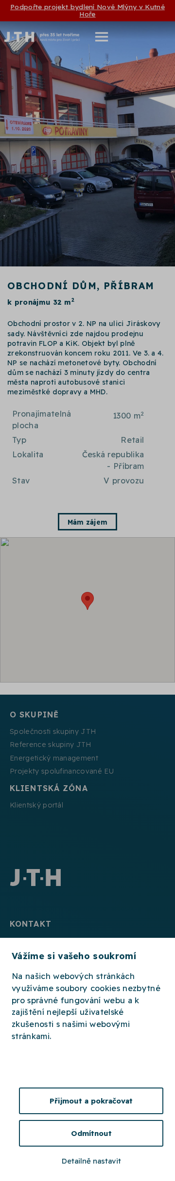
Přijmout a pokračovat (91, 1100)
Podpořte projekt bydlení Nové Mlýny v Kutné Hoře (87, 10)
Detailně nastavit (91, 1160)
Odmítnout (91, 1133)
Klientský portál (36, 805)
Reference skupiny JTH (50, 744)
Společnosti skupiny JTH (53, 731)
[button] (95, 37)
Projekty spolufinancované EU (62, 771)
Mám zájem (88, 522)
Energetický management (54, 758)
